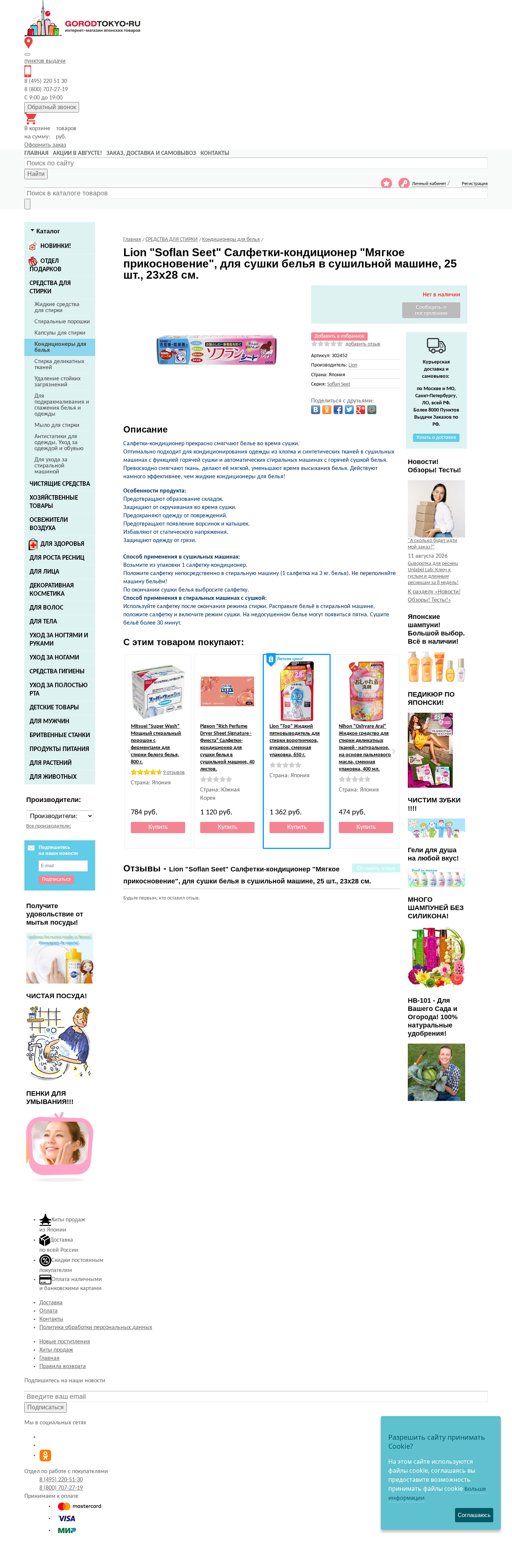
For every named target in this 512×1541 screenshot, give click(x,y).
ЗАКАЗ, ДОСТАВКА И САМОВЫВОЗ (151, 153)
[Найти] (27, 204)
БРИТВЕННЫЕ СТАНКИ (60, 735)
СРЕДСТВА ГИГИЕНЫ (57, 671)
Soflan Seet (338, 384)
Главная (49, 1358)
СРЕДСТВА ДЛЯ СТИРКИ (50, 287)
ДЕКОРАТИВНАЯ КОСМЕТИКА (52, 590)
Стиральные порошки (62, 322)
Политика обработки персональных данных (95, 1328)
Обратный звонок (51, 107)
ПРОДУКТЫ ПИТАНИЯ (59, 749)
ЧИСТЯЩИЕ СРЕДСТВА (60, 484)
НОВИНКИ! (55, 246)
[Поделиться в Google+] (360, 409)
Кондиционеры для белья (60, 347)
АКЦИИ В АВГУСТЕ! (77, 153)
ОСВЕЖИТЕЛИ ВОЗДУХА (49, 524)
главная (36, 153)
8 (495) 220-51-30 (61, 1480)
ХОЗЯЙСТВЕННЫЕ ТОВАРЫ (54, 502)
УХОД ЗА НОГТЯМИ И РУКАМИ (59, 639)
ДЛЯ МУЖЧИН (49, 721)
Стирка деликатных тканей (59, 365)
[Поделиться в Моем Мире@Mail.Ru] (371, 409)
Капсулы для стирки (59, 333)
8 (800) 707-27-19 (61, 1488)
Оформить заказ (45, 145)
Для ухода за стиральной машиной (50, 466)
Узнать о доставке (436, 437)
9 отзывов (174, 772)
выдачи (45, 61)
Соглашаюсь (474, 1515)
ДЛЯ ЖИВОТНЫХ (53, 777)
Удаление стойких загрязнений (57, 382)
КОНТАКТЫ (215, 153)
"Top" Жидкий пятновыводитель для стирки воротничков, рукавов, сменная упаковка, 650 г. (294, 741)
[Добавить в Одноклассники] (326, 409)
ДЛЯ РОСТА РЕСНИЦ (57, 558)
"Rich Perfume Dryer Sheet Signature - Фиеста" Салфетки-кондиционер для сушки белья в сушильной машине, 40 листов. (227, 748)
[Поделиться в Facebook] (338, 409)
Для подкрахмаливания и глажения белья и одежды (61, 405)
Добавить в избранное (339, 336)
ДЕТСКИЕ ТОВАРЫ (54, 707)
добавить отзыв (363, 344)
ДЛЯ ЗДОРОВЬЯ (62, 544)
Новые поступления (64, 1342)
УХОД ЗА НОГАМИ (54, 658)
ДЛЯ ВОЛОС (46, 608)
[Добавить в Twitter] (349, 409)
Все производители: (48, 826)
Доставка (51, 1303)
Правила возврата (62, 1367)
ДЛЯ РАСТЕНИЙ (51, 763)
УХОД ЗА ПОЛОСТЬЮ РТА (59, 689)
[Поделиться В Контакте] (315, 409)
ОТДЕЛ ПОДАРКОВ (45, 265)
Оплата (48, 1311)
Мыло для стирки (56, 425)
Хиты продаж (56, 1350)
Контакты (51, 1319)
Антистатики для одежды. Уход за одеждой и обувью (59, 443)
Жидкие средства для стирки (56, 308)
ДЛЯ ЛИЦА (44, 572)
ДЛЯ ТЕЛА (43, 622)
